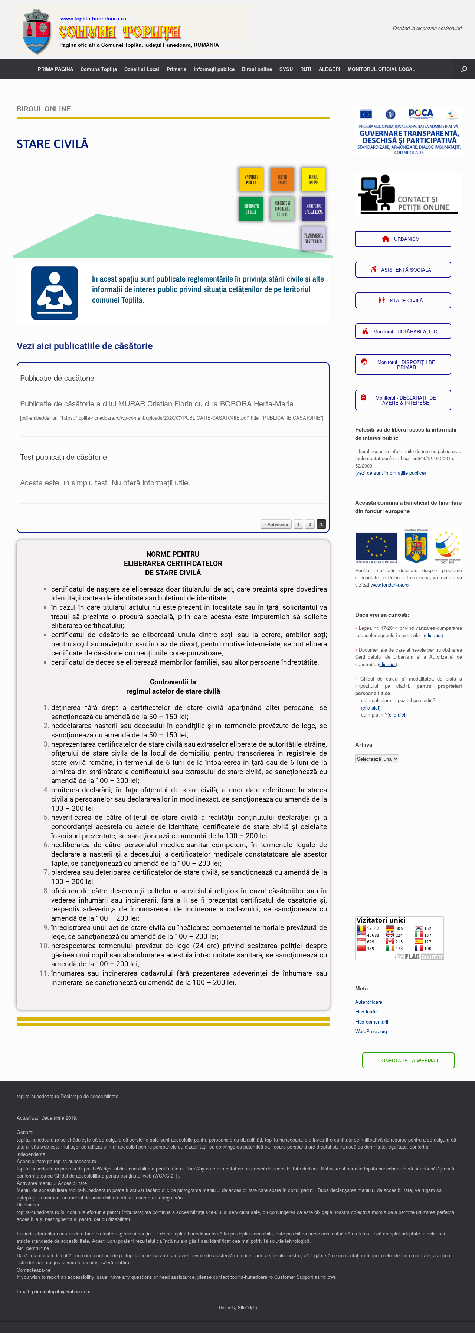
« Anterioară (276, 524)
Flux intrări (366, 1011)
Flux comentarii (371, 1021)
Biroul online (257, 68)
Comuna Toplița (99, 68)
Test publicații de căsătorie (63, 456)
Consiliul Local (141, 68)
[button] (464, 69)
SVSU (286, 68)
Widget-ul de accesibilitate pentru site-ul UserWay (151, 1168)
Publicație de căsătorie (57, 377)
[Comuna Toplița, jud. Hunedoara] (131, 29)
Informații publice (214, 68)
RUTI (305, 68)
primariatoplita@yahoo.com (61, 1291)
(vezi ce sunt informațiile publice (390, 472)
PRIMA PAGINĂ (55, 68)
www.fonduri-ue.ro (390, 584)
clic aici (433, 635)
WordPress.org (371, 1031)
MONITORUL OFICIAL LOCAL (381, 68)
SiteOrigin (247, 1307)
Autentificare (368, 1001)
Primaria (176, 68)
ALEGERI (329, 68)
